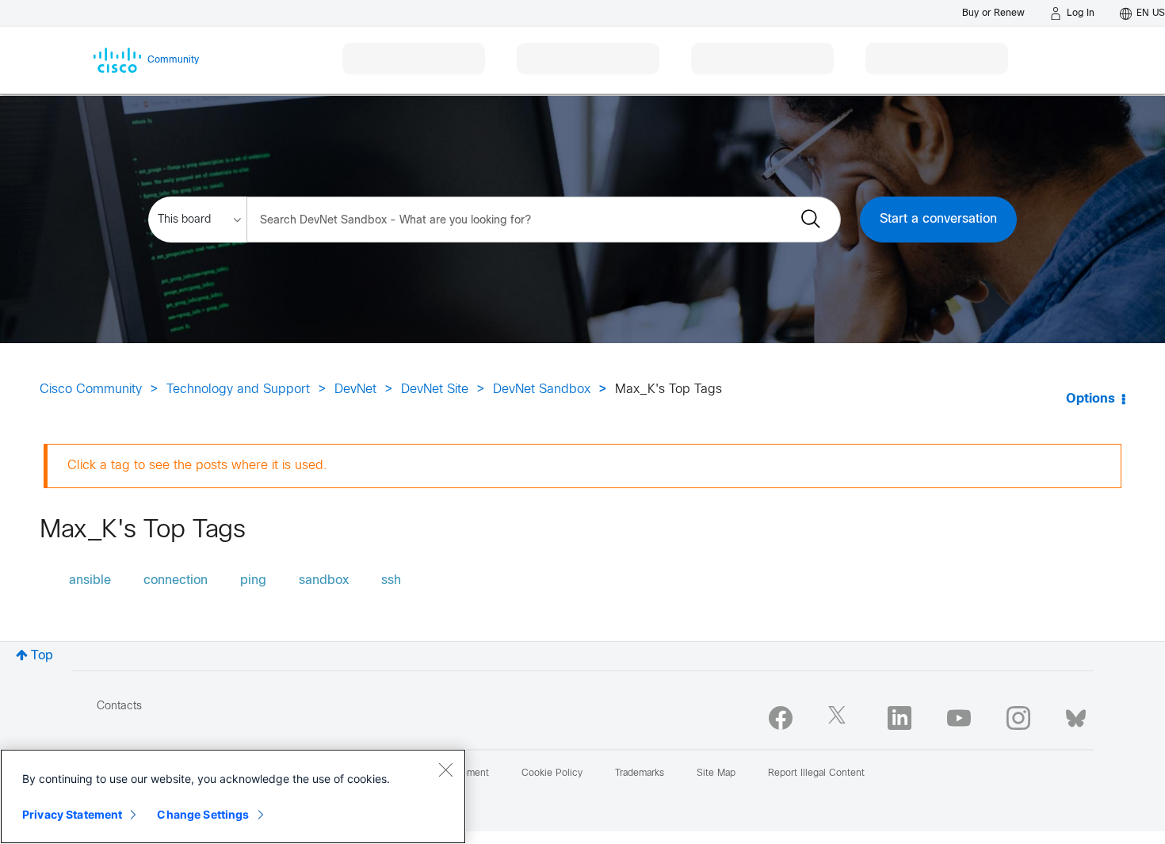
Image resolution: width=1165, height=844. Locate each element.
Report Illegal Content (816, 773)
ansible (90, 580)
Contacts (119, 706)
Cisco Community (91, 389)
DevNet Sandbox (541, 389)
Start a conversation (938, 219)
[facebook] (781, 718)
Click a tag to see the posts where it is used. (197, 466)
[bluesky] (1076, 715)
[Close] (445, 769)
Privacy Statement (72, 814)
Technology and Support (238, 389)
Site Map (716, 773)
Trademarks (639, 773)
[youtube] (959, 718)
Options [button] (1090, 399)
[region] (233, 796)
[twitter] (840, 718)
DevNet (355, 389)
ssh (391, 580)
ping (253, 580)
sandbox (324, 580)
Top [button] (42, 656)
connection (175, 580)
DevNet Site (434, 389)
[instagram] (1018, 718)
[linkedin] (899, 718)
